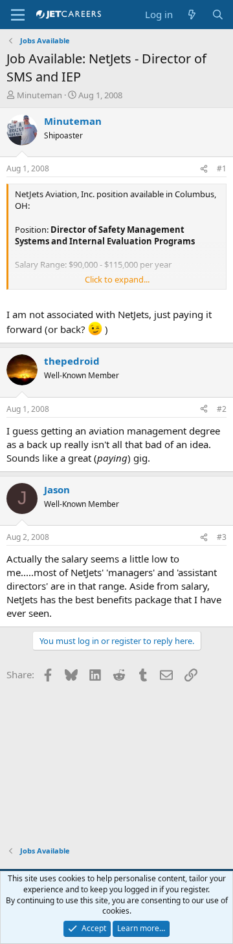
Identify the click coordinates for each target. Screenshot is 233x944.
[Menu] (18, 15)
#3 (222, 536)
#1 (222, 168)
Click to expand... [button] (117, 279)
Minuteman (39, 95)
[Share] (203, 169)
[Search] (217, 15)
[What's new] (192, 15)
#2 (222, 408)
